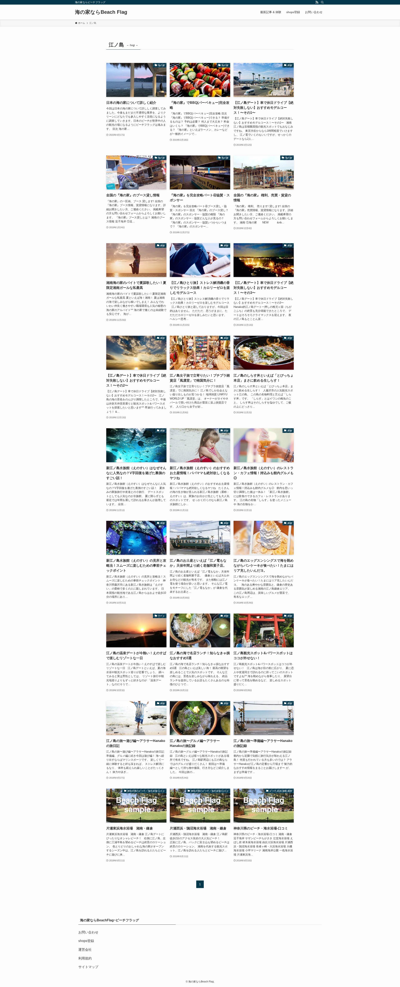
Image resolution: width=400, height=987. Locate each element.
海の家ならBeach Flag (101, 12)
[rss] (317, 2)
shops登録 (86, 941)
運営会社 (85, 949)
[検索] (322, 2)
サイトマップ (88, 967)
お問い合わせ (88, 932)
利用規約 (85, 958)
